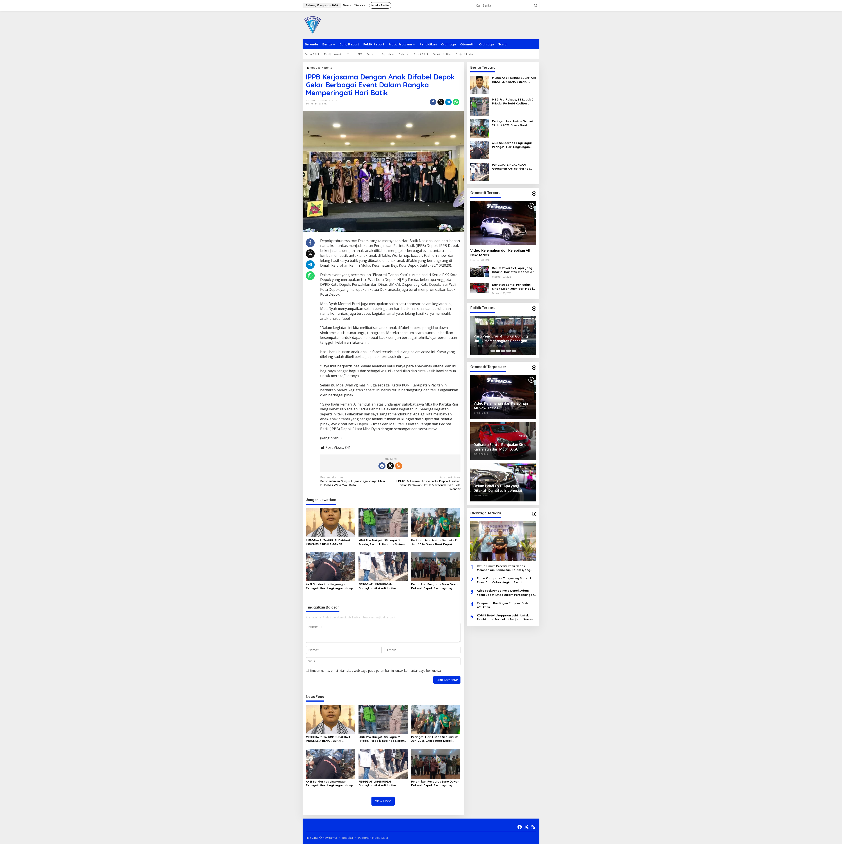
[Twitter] (390, 465)
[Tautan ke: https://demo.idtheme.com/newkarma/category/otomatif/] (534, 193)
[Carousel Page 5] (514, 351)
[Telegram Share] (448, 102)
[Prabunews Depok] (312, 25)
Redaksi (347, 837)
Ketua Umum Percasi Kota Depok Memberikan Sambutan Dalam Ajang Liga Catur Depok (503, 568)
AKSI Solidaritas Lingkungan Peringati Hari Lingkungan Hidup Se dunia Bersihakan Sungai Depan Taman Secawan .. (329, 586)
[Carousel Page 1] (493, 351)
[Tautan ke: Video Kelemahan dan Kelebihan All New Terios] (503, 223)
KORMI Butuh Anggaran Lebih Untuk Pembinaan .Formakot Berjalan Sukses (505, 617)
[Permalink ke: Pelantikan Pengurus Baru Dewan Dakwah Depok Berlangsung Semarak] (435, 566)
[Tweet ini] (440, 102)
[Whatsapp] (456, 102)
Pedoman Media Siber (373, 837)
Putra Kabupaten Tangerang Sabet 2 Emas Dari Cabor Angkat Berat (504, 580)
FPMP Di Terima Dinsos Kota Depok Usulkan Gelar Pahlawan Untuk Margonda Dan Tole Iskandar (428, 483)
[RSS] (398, 465)
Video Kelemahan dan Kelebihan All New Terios (500, 252)
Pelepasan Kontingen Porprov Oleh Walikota (502, 605)
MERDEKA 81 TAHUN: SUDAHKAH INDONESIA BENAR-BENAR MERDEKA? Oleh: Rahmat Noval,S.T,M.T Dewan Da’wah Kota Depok (328, 542)
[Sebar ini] (433, 102)
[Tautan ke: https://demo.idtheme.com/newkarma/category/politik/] (534, 308)
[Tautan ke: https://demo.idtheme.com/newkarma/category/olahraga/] (534, 514)
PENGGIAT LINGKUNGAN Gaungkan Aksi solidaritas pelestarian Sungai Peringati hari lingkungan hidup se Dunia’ (383, 586)
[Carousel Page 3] (503, 351)
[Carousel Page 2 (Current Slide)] (498, 351)
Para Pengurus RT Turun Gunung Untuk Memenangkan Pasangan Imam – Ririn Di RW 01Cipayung (501, 338)
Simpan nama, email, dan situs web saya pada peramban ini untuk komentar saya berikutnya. (376, 670)
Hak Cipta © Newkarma (321, 838)
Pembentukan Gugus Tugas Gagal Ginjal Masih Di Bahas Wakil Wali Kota (353, 481)
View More (383, 801)
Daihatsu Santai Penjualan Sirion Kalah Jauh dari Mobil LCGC (512, 287)
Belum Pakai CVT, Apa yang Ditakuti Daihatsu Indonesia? (513, 270)
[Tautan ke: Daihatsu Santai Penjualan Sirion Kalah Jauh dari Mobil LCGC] (479, 288)
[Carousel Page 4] (508, 351)
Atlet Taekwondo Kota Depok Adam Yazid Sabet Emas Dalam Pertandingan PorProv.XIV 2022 (505, 592)
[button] (535, 5)
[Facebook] (381, 465)
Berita (309, 103)
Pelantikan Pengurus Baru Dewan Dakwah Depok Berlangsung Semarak (435, 586)
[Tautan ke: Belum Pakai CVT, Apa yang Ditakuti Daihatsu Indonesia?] (479, 271)
